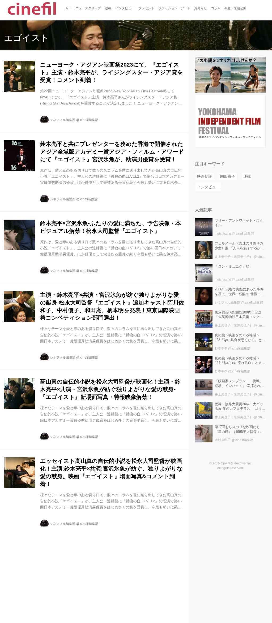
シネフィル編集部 (62, 120)
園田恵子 (227, 176)
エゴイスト (26, 38)
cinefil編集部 (89, 120)
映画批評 (204, 176)
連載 (247, 176)
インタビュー (208, 187)
